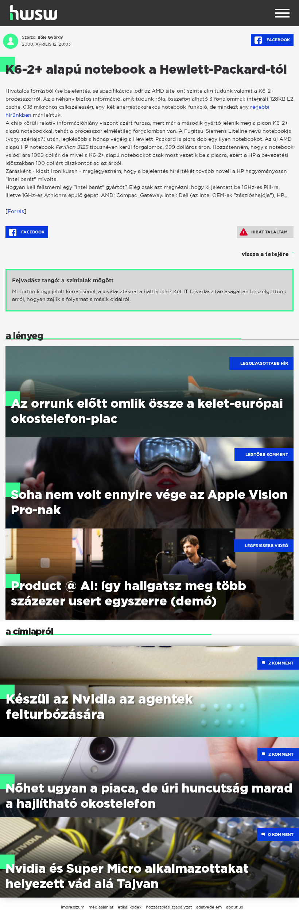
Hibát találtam (269, 232)
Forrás (16, 211)
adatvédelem (209, 907)
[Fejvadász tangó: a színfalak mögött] (149, 290)
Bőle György (50, 37)
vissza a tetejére (265, 254)
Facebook (277, 39)
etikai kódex (129, 907)
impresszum (72, 907)
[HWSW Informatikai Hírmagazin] (33, 12)
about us (234, 907)
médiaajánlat (101, 907)
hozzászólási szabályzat (169, 907)
